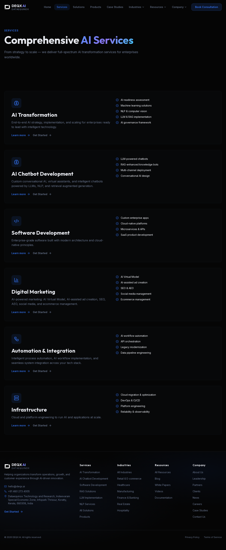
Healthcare (123, 484)
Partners (197, 484)
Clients (196, 491)
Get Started (40, 135)
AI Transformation (90, 472)
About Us (198, 472)
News (196, 497)
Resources (156, 6)
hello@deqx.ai (16, 486)
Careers (197, 504)
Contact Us (199, 516)
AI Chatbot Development (94, 478)
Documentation (163, 497)
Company (178, 6)
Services (62, 6)
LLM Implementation (91, 497)
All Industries (124, 472)
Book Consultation (206, 6)
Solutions (79, 6)
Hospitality (123, 510)
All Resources (163, 472)
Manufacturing (125, 491)
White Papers (163, 484)
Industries (135, 6)
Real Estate (123, 504)
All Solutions (87, 510)
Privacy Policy (192, 537)
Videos (159, 491)
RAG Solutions (88, 491)
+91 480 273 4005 (19, 491)
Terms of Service (213, 537)
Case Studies (115, 6)
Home (47, 6)
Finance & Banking (128, 497)
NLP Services (87, 504)
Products (95, 6)
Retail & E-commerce (129, 478)
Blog (157, 478)
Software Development (93, 484)
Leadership (199, 478)
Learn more (18, 135)
